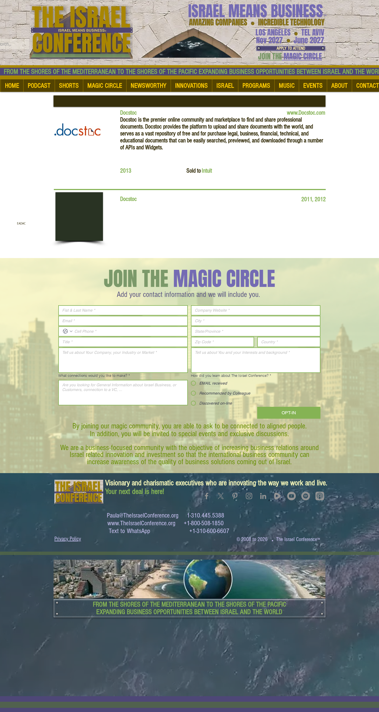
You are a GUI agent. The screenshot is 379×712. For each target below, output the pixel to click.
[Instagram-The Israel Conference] (249, 496)
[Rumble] (277, 496)
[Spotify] (305, 496)
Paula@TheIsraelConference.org (142, 515)
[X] (220, 496)
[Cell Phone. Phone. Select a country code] (67, 331)
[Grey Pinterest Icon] (235, 496)
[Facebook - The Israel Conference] (206, 496)
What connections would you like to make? (94, 375)
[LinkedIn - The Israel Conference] (263, 496)
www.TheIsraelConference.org (141, 523)
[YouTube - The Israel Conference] (291, 496)
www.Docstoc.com (306, 112)
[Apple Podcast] (319, 496)
